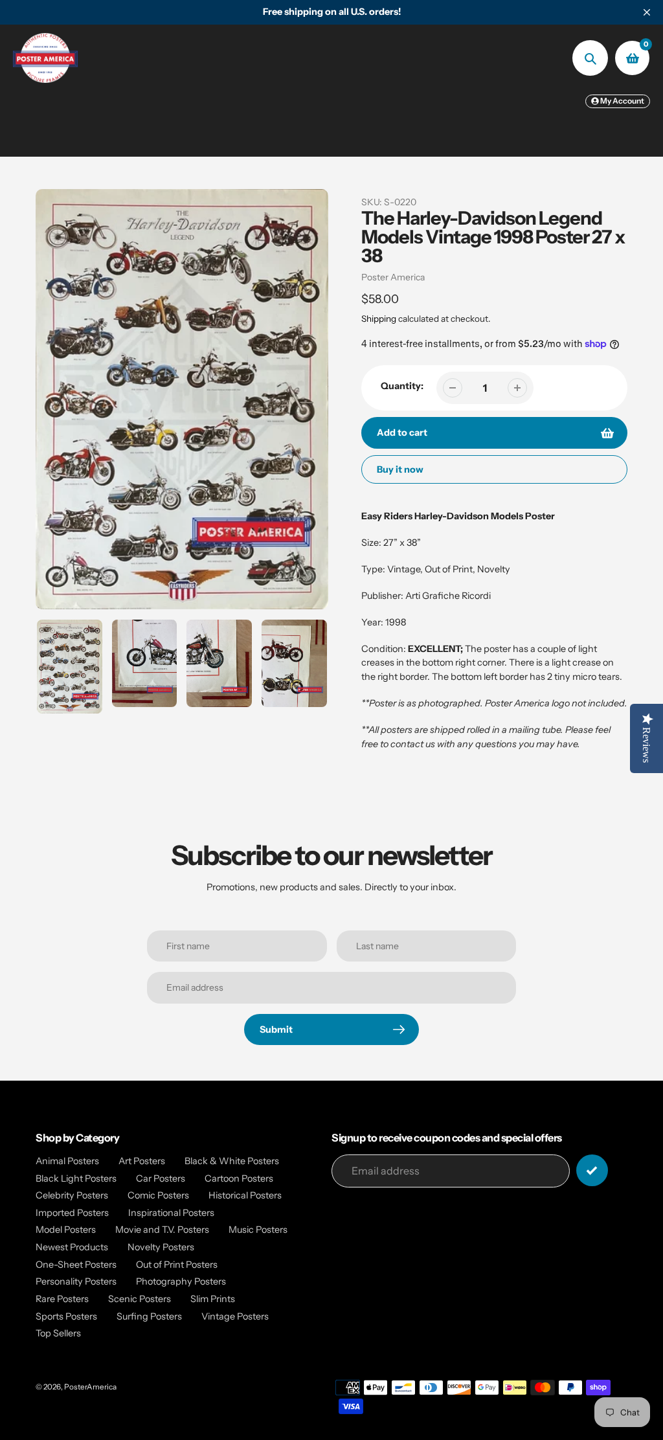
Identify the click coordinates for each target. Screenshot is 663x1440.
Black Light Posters (76, 1178)
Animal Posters (67, 1161)
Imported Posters (72, 1213)
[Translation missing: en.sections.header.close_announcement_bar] (646, 12)
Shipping (378, 318)
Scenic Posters (139, 1299)
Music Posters (258, 1229)
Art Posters (141, 1161)
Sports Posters (66, 1316)
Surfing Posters (149, 1316)
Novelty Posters (161, 1247)
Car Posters (160, 1178)
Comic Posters (158, 1195)
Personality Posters (76, 1281)
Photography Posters (181, 1281)
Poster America (393, 277)
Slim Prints (212, 1299)
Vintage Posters (235, 1316)
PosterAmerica (90, 1386)
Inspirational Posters (171, 1213)
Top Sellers (58, 1333)
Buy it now (400, 469)
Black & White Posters (232, 1161)
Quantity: (402, 386)
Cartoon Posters (239, 1178)
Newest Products (72, 1247)
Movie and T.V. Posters (162, 1229)
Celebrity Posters (72, 1195)
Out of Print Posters (177, 1264)
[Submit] (592, 1170)
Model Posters (66, 1229)
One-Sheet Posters (76, 1264)
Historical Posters (245, 1195)
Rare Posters (62, 1299)
